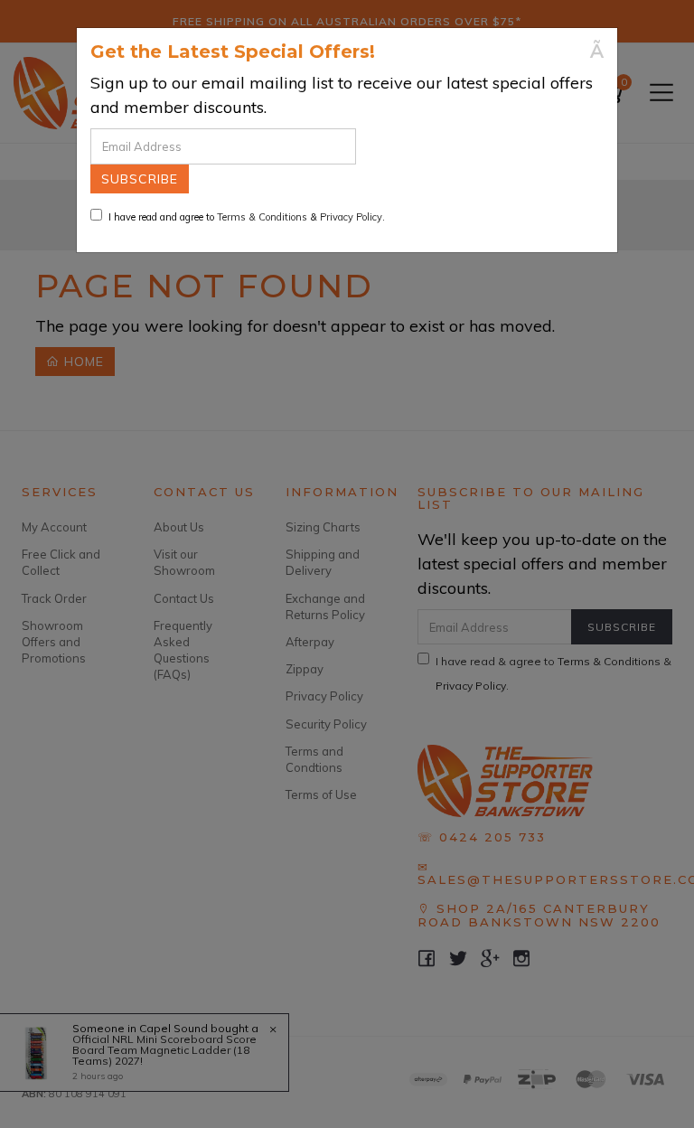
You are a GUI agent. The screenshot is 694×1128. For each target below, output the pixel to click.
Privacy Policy (351, 217)
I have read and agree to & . (246, 217)
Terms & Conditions (262, 217)
